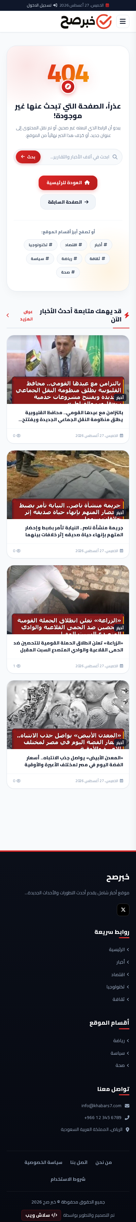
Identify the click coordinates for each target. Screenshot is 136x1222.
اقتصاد (118, 975)
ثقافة (119, 1000)
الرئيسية (117, 950)
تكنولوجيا (115, 987)
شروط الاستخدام (68, 1179)
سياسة (118, 1053)
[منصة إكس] (123, 910)
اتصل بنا (78, 1162)
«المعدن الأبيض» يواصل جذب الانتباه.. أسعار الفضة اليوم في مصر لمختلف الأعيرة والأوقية (73, 761)
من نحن (103, 1162)
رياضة (119, 1041)
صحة (120, 1066)
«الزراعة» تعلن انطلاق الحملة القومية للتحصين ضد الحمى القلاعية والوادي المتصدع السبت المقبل (68, 646)
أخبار (121, 962)
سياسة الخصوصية (43, 1162)
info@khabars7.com (101, 1106)
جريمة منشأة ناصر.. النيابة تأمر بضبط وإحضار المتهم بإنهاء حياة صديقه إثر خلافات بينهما (74, 531)
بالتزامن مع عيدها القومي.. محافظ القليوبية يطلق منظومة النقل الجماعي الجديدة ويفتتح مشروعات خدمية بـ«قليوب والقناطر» (72, 419)
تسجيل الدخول (39, 5)
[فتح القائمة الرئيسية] (122, 21)
